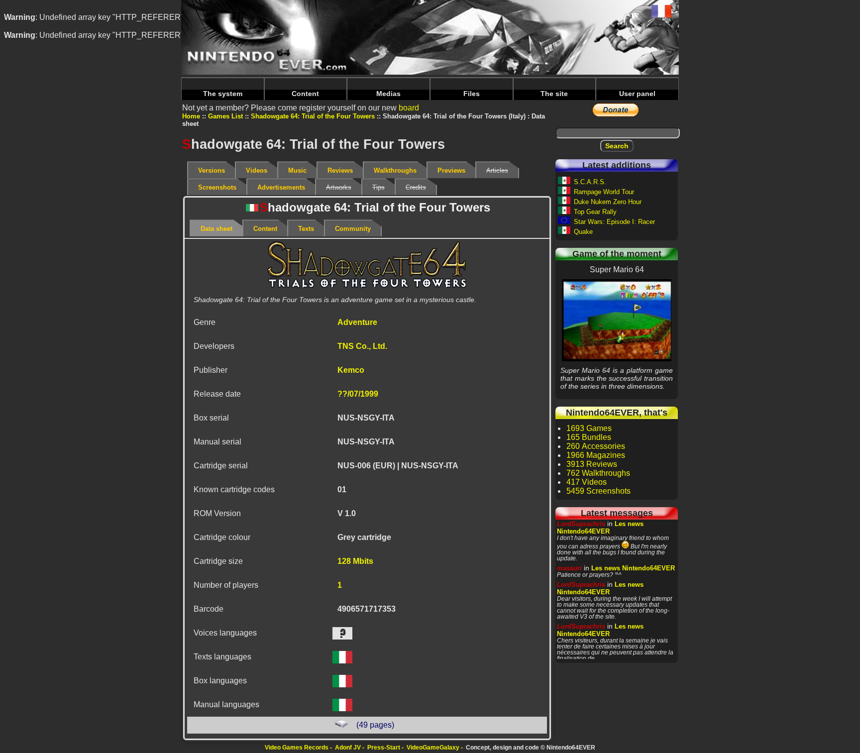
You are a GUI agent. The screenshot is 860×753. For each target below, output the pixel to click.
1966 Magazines (595, 455)
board (409, 108)
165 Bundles (588, 437)
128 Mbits (355, 561)
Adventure (357, 322)
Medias (388, 94)
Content (305, 94)
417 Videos (586, 482)
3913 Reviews (591, 464)
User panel (637, 94)
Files (471, 94)
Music (297, 170)
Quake (583, 231)
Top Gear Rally (595, 211)
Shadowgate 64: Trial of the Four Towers (313, 116)
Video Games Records (296, 748)
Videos (256, 170)
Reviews (340, 170)
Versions (211, 170)
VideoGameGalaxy (433, 748)
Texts (306, 228)
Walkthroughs (395, 170)
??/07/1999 (357, 394)
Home (191, 116)
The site (554, 94)
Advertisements (281, 187)
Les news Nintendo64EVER (600, 527)
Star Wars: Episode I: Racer (614, 221)
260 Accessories (595, 446)
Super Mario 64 (616, 320)
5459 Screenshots (598, 491)
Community (353, 228)
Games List (225, 116)
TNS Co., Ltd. (362, 346)
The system (222, 94)
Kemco (350, 370)
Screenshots (217, 187)
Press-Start (383, 748)
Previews (451, 170)
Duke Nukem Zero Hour (608, 202)
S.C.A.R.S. (590, 182)
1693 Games (589, 428)
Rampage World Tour (604, 192)
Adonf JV (348, 748)
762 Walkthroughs (598, 473)
